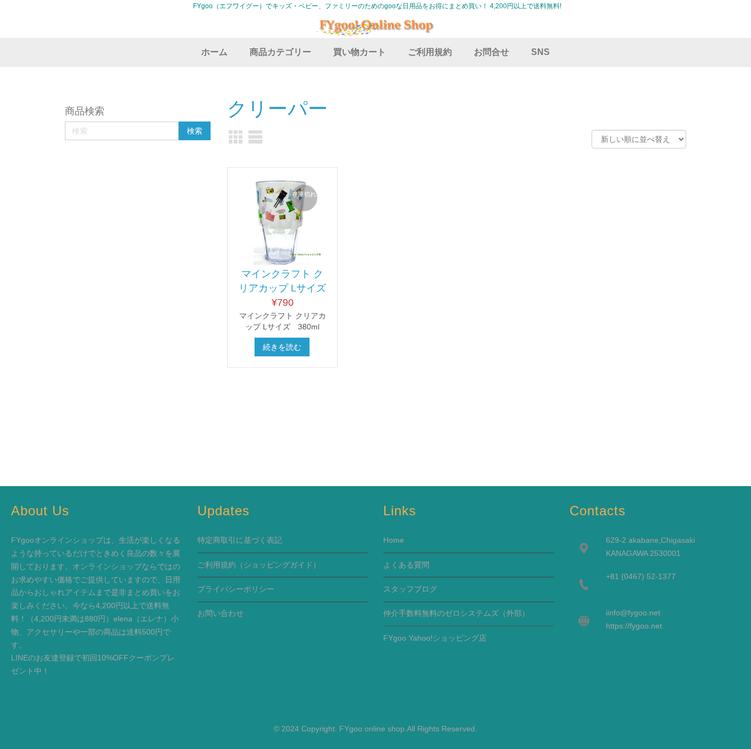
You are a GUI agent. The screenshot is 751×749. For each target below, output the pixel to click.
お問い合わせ (220, 613)
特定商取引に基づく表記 (239, 540)
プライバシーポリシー (235, 589)
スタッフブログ (410, 589)
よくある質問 (406, 564)
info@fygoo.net (634, 612)
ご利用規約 (216, 564)
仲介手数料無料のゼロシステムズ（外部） (456, 613)
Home (393, 540)
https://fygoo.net (634, 625)
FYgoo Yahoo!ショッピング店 (435, 638)
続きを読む (282, 347)
